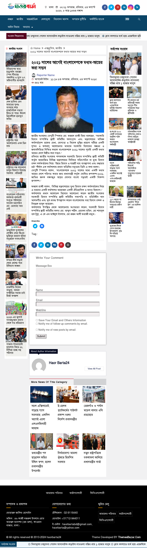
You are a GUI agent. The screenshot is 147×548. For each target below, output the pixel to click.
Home (37, 48)
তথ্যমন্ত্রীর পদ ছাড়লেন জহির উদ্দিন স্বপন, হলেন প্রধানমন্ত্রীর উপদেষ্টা (41, 462)
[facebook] (105, 7)
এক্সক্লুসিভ (49, 48)
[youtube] (131, 7)
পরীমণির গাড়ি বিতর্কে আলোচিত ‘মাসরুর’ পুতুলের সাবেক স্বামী (134, 169)
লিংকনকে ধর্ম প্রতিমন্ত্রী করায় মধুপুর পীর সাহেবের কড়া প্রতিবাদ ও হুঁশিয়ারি (134, 107)
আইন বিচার (13, 27)
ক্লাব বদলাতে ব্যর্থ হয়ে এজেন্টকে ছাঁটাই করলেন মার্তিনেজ (116, 105)
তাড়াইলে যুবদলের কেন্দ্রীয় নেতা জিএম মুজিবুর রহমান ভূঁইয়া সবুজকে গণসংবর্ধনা (16, 234)
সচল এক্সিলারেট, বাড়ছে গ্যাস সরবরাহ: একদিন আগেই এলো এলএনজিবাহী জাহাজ (116, 172)
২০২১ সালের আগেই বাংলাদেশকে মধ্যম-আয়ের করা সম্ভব (58, 51)
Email (39, 300)
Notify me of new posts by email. (57, 329)
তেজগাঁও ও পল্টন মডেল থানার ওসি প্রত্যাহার (93, 410)
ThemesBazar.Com (129, 537)
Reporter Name (45, 75)
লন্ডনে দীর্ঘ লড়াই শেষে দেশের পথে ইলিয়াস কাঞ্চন (14, 263)
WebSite (41, 310)
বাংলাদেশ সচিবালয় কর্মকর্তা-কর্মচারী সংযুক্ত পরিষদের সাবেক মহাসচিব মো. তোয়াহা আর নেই (15, 201)
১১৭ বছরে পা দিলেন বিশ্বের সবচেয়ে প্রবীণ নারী (116, 203)
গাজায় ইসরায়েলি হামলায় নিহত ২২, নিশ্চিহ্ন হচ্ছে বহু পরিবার (14, 348)
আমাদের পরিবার (54, 493)
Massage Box (44, 265)
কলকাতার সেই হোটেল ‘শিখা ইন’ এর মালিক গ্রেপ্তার (134, 203)
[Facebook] (34, 245)
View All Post (94, 368)
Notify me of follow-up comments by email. (63, 323)
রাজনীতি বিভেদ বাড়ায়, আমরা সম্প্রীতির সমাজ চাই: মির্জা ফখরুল (15, 291)
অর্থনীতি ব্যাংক (97, 19)
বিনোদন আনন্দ (61, 19)
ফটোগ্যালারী (76, 493)
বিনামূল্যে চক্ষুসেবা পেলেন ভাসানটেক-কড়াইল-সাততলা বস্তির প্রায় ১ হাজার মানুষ (47, 36)
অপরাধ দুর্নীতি (79, 19)
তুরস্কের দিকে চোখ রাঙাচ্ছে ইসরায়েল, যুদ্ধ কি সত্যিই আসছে (116, 231)
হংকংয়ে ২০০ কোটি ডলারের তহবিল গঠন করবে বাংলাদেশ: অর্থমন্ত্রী (116, 138)
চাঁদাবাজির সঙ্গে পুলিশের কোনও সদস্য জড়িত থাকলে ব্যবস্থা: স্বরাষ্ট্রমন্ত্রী (134, 136)
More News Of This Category (49, 382)
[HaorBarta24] (21, 5)
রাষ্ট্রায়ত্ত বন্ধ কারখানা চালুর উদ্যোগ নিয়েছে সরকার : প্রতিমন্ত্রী (16, 170)
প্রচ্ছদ (10, 19)
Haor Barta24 (59, 363)
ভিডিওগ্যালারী (97, 493)
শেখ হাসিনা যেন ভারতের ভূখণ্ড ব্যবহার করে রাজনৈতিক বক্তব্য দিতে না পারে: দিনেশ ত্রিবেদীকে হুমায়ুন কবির (15, 110)
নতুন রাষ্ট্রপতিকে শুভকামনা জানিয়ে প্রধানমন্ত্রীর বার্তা (93, 457)
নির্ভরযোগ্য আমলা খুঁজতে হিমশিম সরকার (67, 457)
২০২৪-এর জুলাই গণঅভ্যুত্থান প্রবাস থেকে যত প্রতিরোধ (15, 320)
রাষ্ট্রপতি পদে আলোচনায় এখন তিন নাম (16, 143)
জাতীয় (20, 19)
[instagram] (118, 7)
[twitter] (111, 7)
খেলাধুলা (45, 19)
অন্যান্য (26, 27)
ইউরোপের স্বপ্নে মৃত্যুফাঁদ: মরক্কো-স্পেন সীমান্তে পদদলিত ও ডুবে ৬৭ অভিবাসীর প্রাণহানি (15, 74)
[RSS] (137, 7)
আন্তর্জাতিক (32, 19)
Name (39, 290)
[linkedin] (124, 7)
